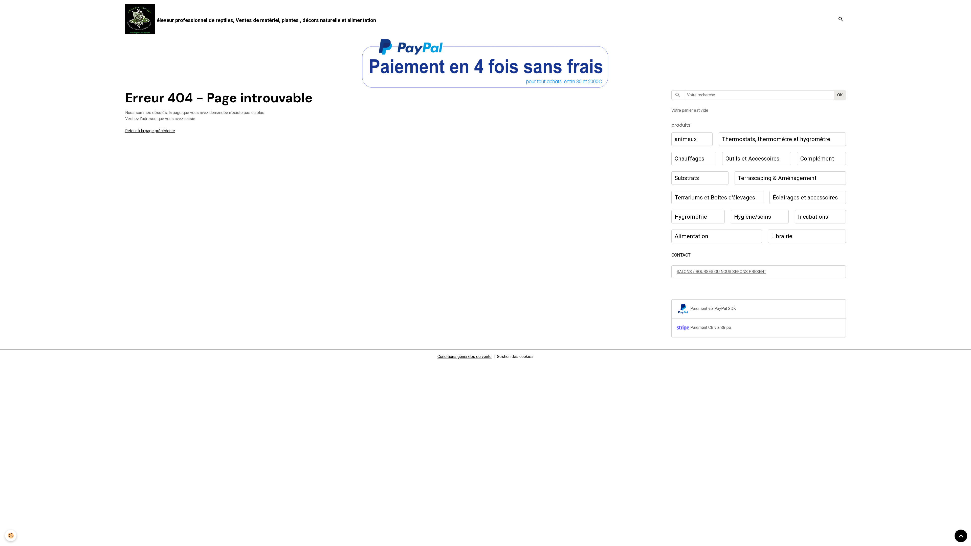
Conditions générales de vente (464, 356)
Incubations (813, 216)
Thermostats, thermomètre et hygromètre (776, 139)
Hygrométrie (691, 216)
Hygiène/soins (752, 216)
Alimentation (691, 236)
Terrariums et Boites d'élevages (715, 197)
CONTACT (681, 255)
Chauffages (689, 158)
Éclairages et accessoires (805, 197)
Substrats (687, 178)
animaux (686, 139)
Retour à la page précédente (150, 130)
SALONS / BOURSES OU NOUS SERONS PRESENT (721, 271)
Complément (817, 158)
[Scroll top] (961, 536)
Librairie (781, 236)
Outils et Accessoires (752, 158)
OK (840, 95)
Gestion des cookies (515, 356)
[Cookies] (10, 535)
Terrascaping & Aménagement (777, 178)
